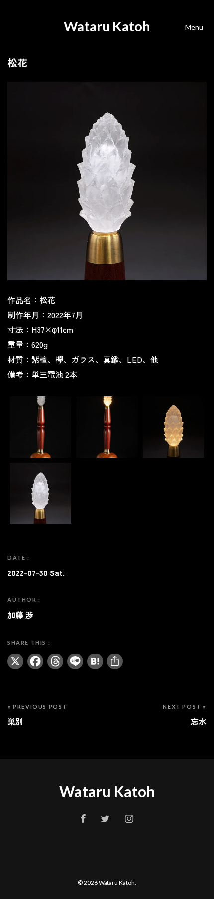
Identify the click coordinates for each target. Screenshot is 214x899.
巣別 (15, 721)
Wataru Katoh (107, 26)
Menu (194, 27)
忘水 (199, 721)
